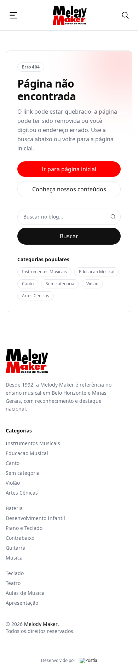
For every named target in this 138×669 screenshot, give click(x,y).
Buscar (69, 236)
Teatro (13, 583)
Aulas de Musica (25, 593)
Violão (92, 284)
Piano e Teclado (24, 528)
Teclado (15, 573)
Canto (28, 284)
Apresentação (22, 602)
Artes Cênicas (35, 296)
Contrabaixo (20, 537)
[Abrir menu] (13, 15)
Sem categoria (60, 284)
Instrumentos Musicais (44, 272)
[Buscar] (125, 15)
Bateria (14, 508)
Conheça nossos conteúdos (69, 189)
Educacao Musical (96, 272)
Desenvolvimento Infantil (35, 518)
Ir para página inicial (69, 169)
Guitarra (15, 547)
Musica (14, 557)
